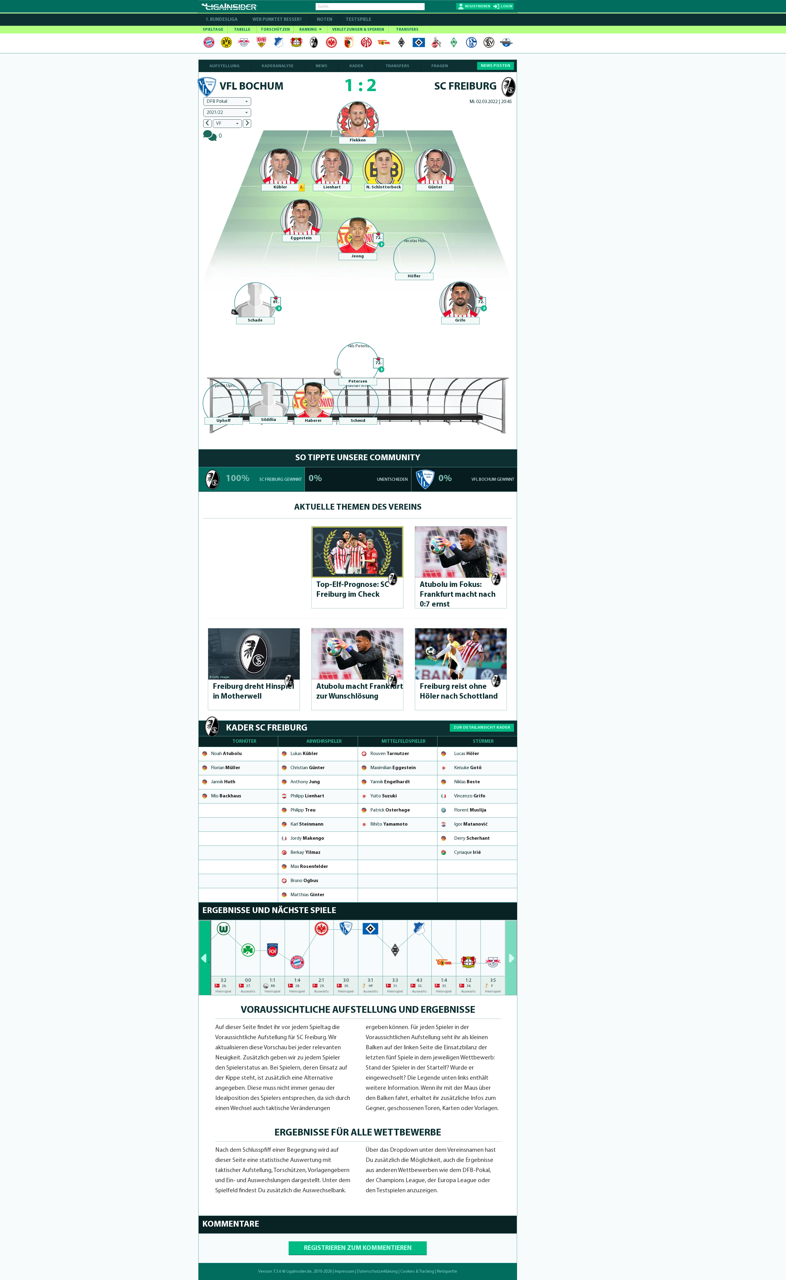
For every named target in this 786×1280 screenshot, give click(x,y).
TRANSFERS (407, 30)
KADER (356, 66)
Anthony (305, 782)
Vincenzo (469, 796)
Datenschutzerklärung (377, 1271)
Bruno (304, 880)
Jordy (307, 838)
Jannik (223, 782)
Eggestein (301, 238)
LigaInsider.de (299, 1271)
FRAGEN (439, 66)
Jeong (358, 256)
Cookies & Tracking (417, 1271)
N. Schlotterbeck (383, 187)
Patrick (390, 810)
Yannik (390, 782)
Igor (471, 824)
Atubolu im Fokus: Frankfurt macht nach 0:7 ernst (458, 594)
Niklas (467, 782)
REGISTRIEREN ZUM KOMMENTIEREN (358, 1248)
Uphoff (223, 420)
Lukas (304, 753)
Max (309, 866)
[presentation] (205, 957)
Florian (225, 767)
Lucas (466, 753)
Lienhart (332, 187)
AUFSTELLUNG (224, 66)
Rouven (389, 753)
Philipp (307, 796)
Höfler (414, 276)
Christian (307, 767)
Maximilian (393, 767)
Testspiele (358, 19)
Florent (470, 810)
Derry (472, 838)
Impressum (344, 1271)
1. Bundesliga (221, 19)
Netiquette (447, 1271)
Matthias (307, 895)
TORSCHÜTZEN (275, 30)
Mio (226, 796)
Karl (306, 824)
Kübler (280, 187)
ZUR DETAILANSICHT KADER (481, 727)
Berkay (305, 852)
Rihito (389, 824)
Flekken (358, 140)
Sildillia (268, 420)
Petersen (357, 381)
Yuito (383, 796)
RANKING (308, 30)
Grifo (460, 320)
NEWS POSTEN (495, 66)
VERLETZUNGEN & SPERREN (358, 30)
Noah (226, 753)
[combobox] (227, 101)
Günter (435, 187)
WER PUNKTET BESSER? (277, 19)
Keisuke (468, 767)
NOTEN (324, 19)
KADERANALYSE (278, 66)
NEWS (321, 66)
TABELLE (242, 30)
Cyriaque (467, 852)
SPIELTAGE (213, 30)
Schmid (358, 420)
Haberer (313, 420)
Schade (255, 320)
